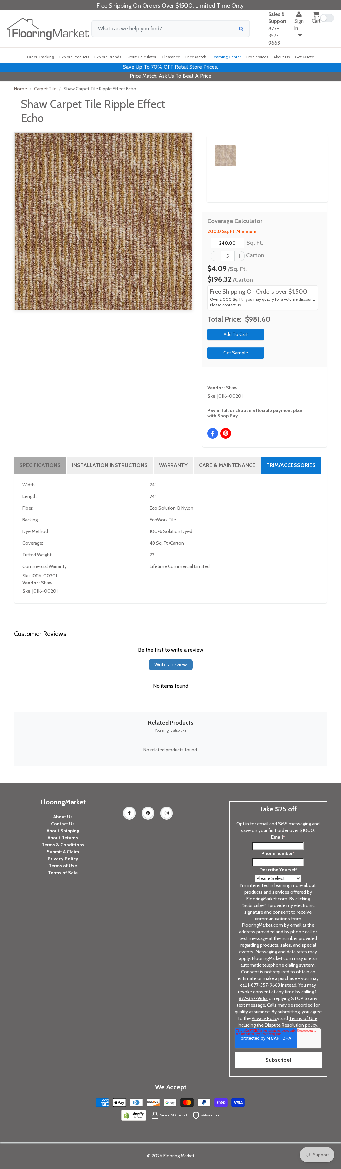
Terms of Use (63, 866)
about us (281, 56)
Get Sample (235, 353)
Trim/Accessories (291, 465)
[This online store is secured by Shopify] (133, 1115)
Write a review (170, 664)
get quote (304, 56)
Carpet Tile (45, 89)
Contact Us (63, 824)
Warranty (173, 465)
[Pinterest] (148, 813)
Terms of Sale (63, 873)
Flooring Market (178, 1156)
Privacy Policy (63, 859)
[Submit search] (241, 29)
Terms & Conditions (63, 845)
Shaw (231, 388)
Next (315, 149)
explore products (74, 56)
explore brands (107, 56)
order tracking (40, 56)
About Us (63, 817)
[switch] (323, 18)
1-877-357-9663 (264, 985)
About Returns (63, 838)
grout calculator (141, 56)
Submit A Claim (63, 852)
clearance (171, 56)
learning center (226, 56)
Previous (204, 149)
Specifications (40, 465)
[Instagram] (166, 813)
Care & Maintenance (227, 465)
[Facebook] (129, 813)
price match (195, 56)
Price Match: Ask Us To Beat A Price (170, 76)
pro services (257, 56)
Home (20, 89)
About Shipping (63, 831)
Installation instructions (110, 465)
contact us (231, 305)
